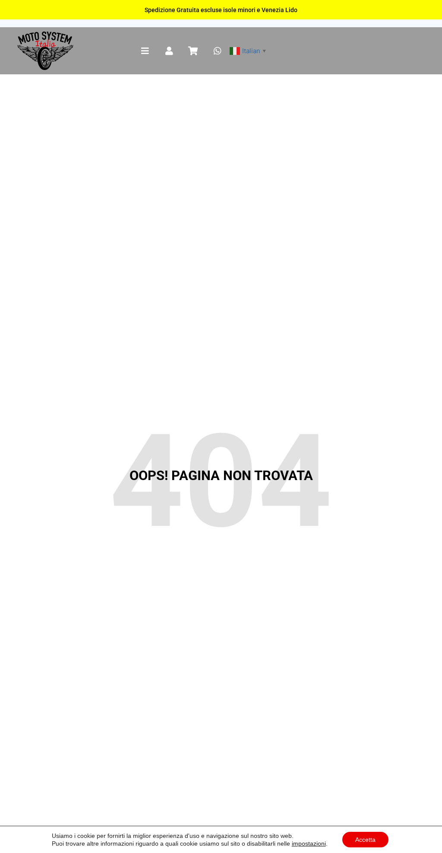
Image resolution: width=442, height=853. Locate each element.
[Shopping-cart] (193, 51)
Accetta (365, 839)
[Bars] (145, 51)
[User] (169, 51)
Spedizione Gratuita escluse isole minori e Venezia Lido (221, 9)
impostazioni (309, 843)
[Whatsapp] (217, 51)
